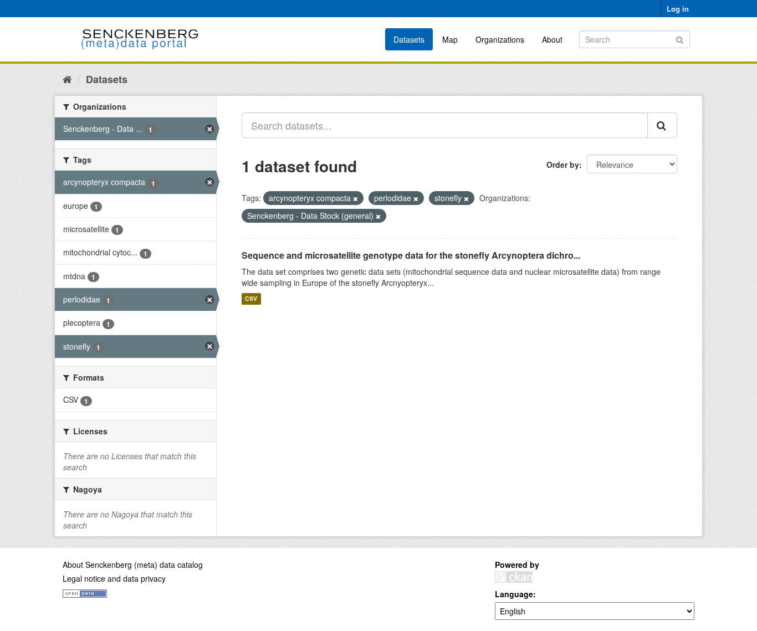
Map (450, 39)
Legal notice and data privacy (114, 578)
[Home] (67, 78)
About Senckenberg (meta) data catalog (133, 564)
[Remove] (355, 198)
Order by (562, 164)
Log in (678, 8)
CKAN (514, 577)
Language (514, 593)
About (552, 39)
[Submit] (679, 38)
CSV (251, 299)
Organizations (499, 39)
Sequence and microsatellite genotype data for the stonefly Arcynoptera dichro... (411, 255)
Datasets (408, 39)
